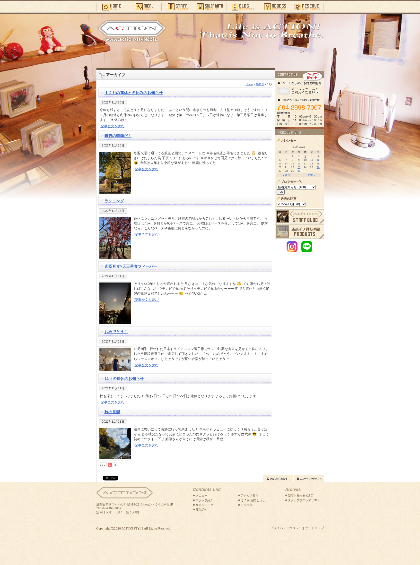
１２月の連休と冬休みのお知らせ (134, 93)
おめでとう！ (116, 332)
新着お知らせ (297, 495)
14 (286, 163)
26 (318, 167)
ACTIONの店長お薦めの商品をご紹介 (299, 231)
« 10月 (286, 175)
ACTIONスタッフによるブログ (299, 216)
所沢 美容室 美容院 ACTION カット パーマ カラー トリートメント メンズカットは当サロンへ (131, 30)
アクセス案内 (275, 6)
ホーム (112, 6)
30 (299, 171)
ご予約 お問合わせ (253, 500)
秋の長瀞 (112, 412)
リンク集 (247, 505)
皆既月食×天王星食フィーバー (131, 266)
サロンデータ (210, 6)
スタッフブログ (243, 6)
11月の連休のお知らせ (124, 379)
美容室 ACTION (124, 493)
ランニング (114, 201)
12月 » (311, 175)
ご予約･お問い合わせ (308, 6)
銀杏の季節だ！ (118, 136)
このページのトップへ (309, 478)
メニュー (145, 6)
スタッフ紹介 (177, 6)
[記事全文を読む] (112, 126)
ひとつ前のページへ (278, 478)
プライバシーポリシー (286, 528)
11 (311, 160)
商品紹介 (201, 509)
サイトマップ (314, 528)
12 (318, 160)
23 (299, 167)
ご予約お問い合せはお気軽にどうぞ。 (299, 99)
